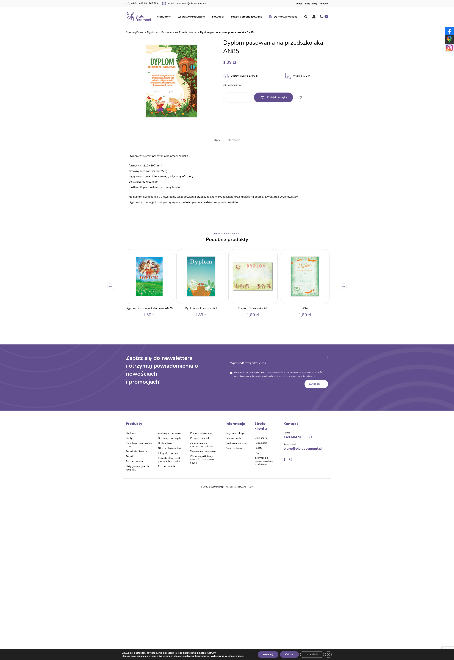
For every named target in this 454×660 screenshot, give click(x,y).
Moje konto (260, 438)
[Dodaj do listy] (300, 98)
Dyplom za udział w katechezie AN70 (149, 308)
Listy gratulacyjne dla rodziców (137, 468)
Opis (217, 140)
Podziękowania (134, 461)
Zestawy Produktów (191, 17)
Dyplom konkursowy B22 (201, 308)
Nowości (218, 17)
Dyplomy (152, 32)
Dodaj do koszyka (277, 97)
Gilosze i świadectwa (169, 448)
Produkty (162, 17)
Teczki (129, 456)
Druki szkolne (165, 443)
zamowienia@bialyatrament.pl (187, 3)
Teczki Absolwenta (136, 451)
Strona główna (134, 32)
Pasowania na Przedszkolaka (178, 32)
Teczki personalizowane (246, 17)
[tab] (216, 140)
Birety (129, 438)
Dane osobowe (234, 448)
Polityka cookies (234, 438)
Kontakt (324, 3)
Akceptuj (268, 654)
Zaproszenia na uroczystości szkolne (201, 444)
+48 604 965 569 (144, 3)
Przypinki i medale (200, 438)
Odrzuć (289, 654)
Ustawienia (312, 654)
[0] (322, 17)
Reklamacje (260, 443)
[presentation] (110, 286)
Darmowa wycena (286, 17)
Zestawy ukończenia (169, 433)
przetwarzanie (257, 372)
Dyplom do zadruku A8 (253, 308)
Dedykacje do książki (169, 438)
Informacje (233, 140)
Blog (307, 3)
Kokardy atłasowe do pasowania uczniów (169, 459)
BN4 (305, 308)
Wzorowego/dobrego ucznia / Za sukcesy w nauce (202, 459)
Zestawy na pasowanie (202, 451)
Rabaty (258, 448)
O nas (299, 3)
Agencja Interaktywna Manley (239, 486)
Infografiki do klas (168, 453)
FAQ (314, 3)
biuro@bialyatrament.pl (303, 448)
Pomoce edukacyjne (201, 433)
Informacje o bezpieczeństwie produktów (263, 461)
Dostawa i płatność (236, 443)
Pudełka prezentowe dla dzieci (139, 444)
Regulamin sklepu (235, 433)
